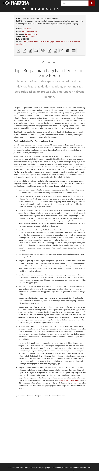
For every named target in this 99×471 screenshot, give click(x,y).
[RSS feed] (47, 9)
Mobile (75, 467)
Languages (46, 467)
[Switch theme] (57, 9)
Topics (38, 467)
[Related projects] (32, 9)
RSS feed (19, 467)
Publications (56, 467)
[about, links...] (28, 9)
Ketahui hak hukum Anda (69, 380)
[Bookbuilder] (39, 9)
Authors (32, 467)
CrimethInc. (27, 29)
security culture (28, 31)
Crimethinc (30, 36)
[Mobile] (43, 9)
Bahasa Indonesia (31, 34)
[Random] (50, 9)
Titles (26, 467)
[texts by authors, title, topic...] (24, 9)
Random (11, 467)
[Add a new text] (54, 9)
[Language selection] (35, 9)
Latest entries (67, 467)
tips (36, 31)
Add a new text (85, 467)
